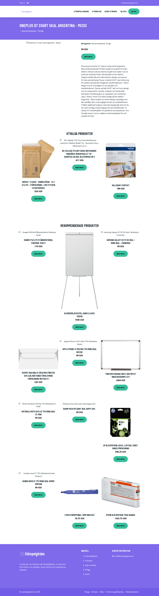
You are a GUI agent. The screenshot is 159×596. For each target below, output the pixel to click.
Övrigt (41, 31)
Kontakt (94, 592)
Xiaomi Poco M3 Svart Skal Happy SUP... (79, 408)
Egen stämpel (111, 11)
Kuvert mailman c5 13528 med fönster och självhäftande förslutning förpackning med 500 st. (38, 375)
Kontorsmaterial (29, 31)
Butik (133, 11)
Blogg (124, 11)
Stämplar (96, 11)
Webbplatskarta (132, 592)
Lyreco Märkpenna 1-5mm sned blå (79, 515)
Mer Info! (88, 57)
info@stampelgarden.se (129, 3)
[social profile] (27, 3)
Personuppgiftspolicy (115, 592)
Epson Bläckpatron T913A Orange (120, 515)
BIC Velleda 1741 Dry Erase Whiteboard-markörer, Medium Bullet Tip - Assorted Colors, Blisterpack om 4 (79, 153)
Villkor (102, 592)
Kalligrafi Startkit (120, 185)
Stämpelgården (81, 11)
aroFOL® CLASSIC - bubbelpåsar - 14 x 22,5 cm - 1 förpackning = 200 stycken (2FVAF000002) (38, 185)
